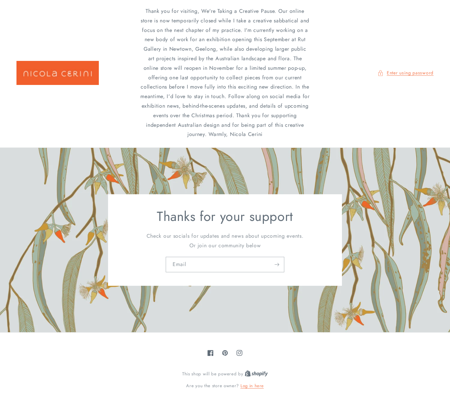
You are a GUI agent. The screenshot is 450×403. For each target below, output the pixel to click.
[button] (406, 73)
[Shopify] (256, 374)
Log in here (252, 386)
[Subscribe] (276, 264)
